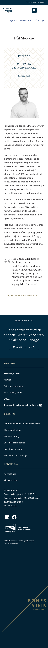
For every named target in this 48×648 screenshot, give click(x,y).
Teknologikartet (36, 2)
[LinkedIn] (7, 517)
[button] (34, 10)
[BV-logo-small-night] (8, 10)
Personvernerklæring (11, 543)
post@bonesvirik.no (13, 502)
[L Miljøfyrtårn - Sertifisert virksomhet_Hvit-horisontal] (18, 528)
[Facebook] (14, 517)
